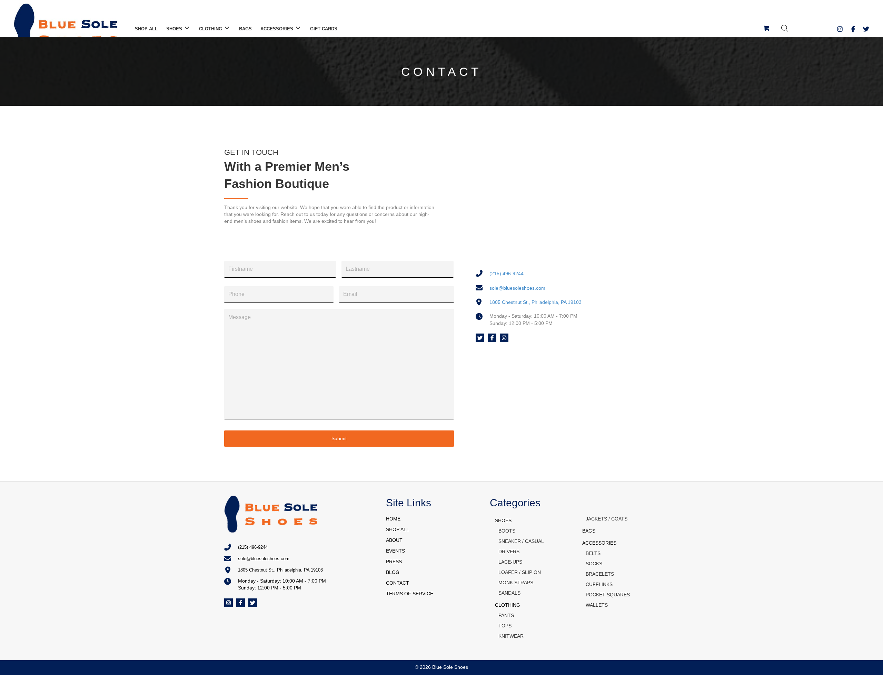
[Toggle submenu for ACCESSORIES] (298, 28)
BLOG (392, 572)
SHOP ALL (397, 529)
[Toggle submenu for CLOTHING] (227, 28)
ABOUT (394, 540)
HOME (393, 519)
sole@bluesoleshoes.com (517, 288)
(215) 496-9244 (506, 273)
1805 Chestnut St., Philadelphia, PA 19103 (535, 302)
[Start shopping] (767, 29)
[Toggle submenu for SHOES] (187, 28)
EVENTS (395, 551)
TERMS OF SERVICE (409, 593)
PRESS (394, 561)
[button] (840, 29)
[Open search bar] (784, 28)
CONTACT (397, 583)
